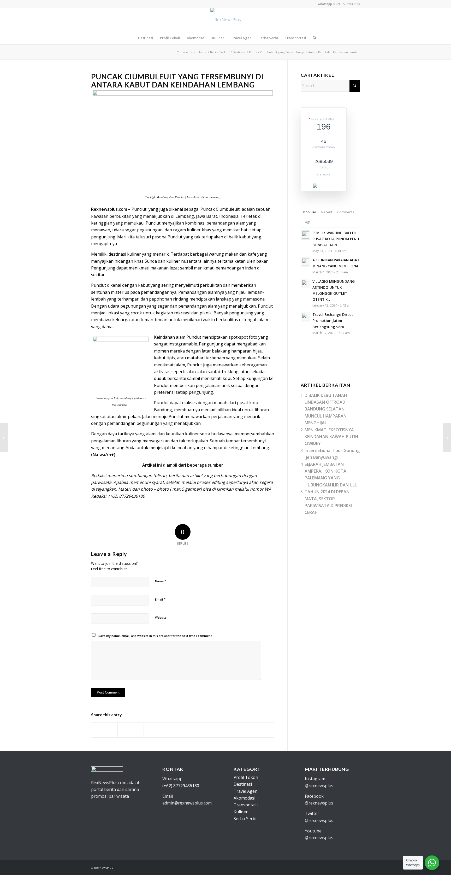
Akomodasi (244, 798)
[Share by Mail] (261, 730)
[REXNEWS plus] (225, 19)
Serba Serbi (245, 818)
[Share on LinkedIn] (209, 730)
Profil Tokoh (246, 777)
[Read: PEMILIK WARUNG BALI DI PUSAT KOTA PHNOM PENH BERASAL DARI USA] (305, 235)
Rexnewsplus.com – (110, 209)
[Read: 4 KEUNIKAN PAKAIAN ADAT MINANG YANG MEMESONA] (305, 262)
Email (160, 599)
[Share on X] (131, 730)
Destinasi (243, 784)
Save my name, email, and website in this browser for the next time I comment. (155, 636)
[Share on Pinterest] (183, 730)
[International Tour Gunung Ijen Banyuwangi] (4, 437)
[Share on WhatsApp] (157, 730)
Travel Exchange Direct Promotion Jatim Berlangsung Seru (332, 320)
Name (160, 581)
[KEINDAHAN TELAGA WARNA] (447, 437)
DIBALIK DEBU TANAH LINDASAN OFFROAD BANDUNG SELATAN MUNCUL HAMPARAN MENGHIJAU (326, 409)
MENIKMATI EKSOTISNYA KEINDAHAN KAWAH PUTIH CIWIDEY (331, 437)
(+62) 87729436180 (180, 786)
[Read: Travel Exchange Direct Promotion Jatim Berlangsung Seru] (305, 316)
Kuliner (241, 812)
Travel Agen (245, 791)
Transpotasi (246, 805)
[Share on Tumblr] (235, 730)
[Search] (313, 37)
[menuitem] (146, 37)
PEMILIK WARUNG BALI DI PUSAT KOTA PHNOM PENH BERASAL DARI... (335, 238)
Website (161, 617)
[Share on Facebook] (104, 730)
